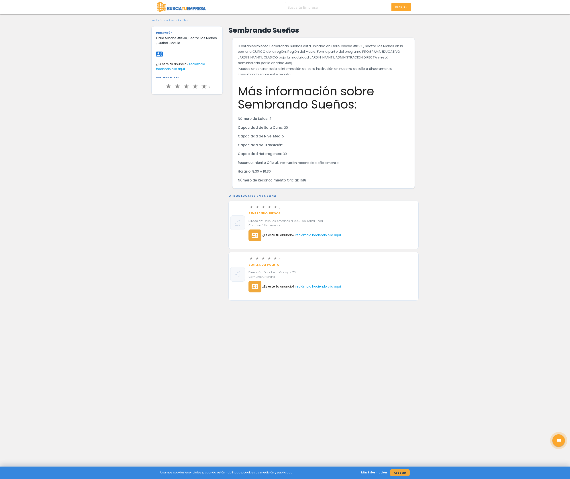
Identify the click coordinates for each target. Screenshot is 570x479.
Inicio (155, 20)
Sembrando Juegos (264, 213)
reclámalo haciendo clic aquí (318, 235)
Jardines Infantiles (175, 20)
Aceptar (400, 473)
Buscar (401, 7)
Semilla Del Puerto (263, 265)
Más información (374, 472)
